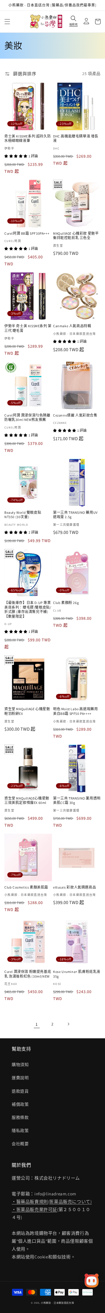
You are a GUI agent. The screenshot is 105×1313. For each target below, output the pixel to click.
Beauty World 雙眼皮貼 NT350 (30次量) (22, 514)
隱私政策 (20, 1130)
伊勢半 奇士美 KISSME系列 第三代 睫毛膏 (28, 328)
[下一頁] (68, 1024)
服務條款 (20, 1117)
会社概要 (20, 1143)
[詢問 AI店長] (91, 1280)
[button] (7, 21)
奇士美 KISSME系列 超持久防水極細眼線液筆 (27, 138)
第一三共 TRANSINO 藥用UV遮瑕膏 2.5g (75, 514)
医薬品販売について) (70, 1201)
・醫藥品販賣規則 (30, 1201)
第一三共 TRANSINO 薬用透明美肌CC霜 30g (77, 800)
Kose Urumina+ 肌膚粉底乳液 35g (76, 973)
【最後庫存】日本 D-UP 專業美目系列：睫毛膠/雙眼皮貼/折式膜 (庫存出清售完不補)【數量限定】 (27, 609)
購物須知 (20, 1064)
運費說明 (20, 1077)
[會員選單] (84, 21)
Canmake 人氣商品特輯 (72, 326)
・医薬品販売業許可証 (34, 1209)
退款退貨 (20, 1091)
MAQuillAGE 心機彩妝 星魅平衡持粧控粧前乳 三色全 (76, 235)
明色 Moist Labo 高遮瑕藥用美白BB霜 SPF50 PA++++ (75, 711)
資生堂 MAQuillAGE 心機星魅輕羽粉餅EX (27, 711)
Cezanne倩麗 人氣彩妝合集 (75, 415)
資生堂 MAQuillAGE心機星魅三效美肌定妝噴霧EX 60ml (26, 800)
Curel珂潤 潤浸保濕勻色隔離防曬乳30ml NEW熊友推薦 (27, 417)
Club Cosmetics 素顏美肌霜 (26, 887)
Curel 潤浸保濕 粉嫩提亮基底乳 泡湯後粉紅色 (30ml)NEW (27, 973)
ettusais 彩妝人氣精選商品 (74, 887)
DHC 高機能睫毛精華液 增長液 (75, 138)
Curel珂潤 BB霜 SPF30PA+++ (26, 233)
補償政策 (20, 1104)
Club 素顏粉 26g (66, 602)
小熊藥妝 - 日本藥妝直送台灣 (57, 1302)
